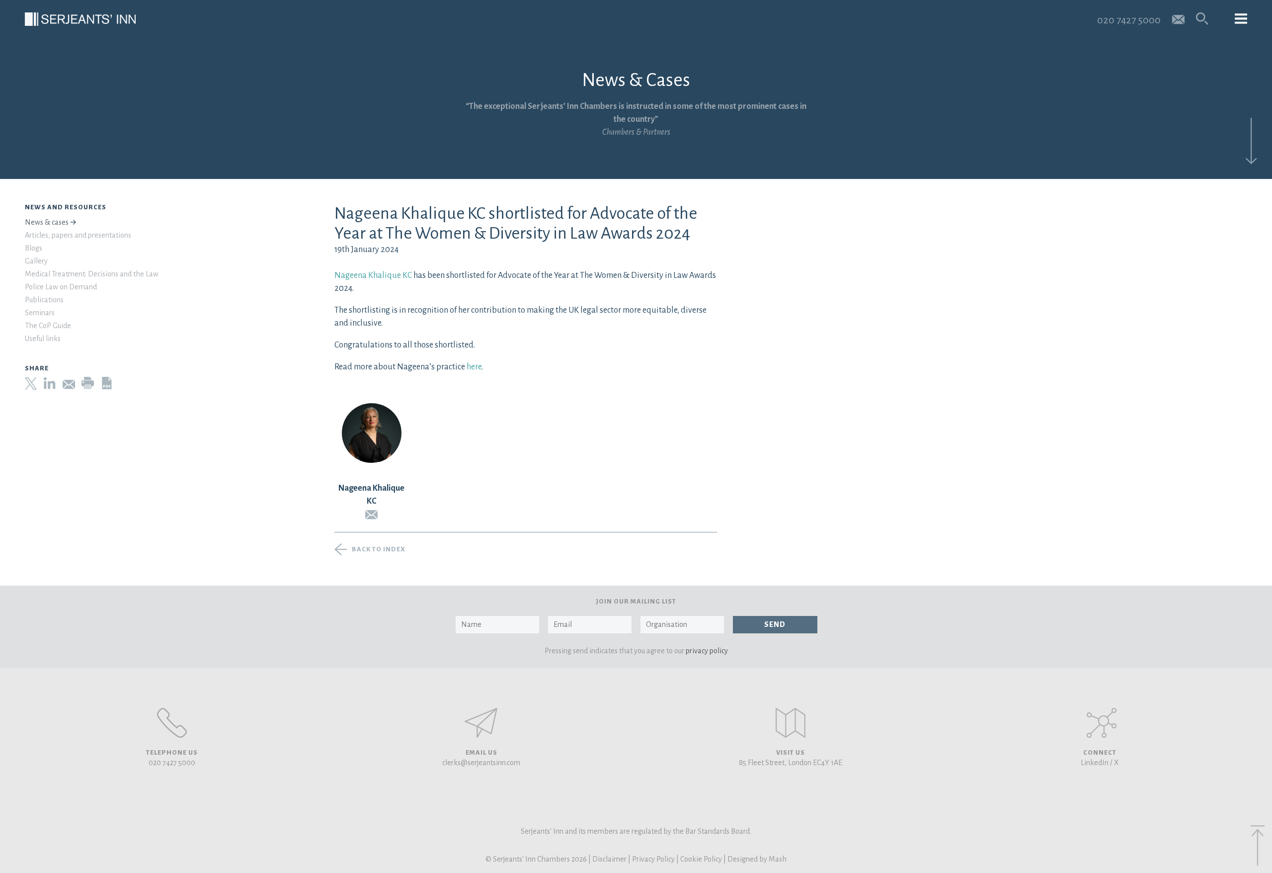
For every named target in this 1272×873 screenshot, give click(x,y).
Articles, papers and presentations (78, 235)
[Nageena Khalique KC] (371, 433)
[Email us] (1178, 18)
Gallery (36, 261)
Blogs (33, 248)
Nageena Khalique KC (373, 275)
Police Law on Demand (61, 287)
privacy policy (707, 651)
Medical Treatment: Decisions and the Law (92, 274)
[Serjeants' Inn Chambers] (80, 19)
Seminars (40, 313)
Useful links (43, 339)
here (473, 366)
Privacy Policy (653, 859)
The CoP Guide (48, 326)
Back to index (378, 549)
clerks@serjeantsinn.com (481, 763)
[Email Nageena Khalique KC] (371, 515)
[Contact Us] (790, 723)
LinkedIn (1095, 763)
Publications (44, 300)
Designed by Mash (757, 859)
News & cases (47, 222)
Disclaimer (609, 859)
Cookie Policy (701, 859)
